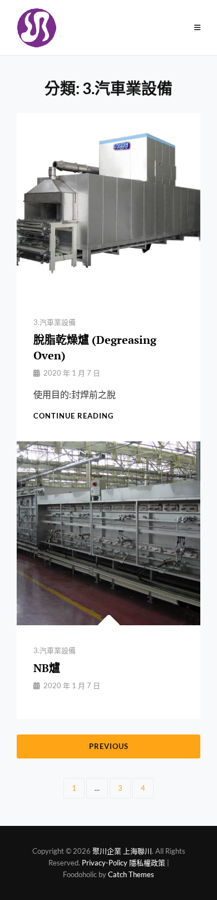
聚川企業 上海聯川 (122, 851)
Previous (109, 746)
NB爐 (46, 667)
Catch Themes (131, 874)
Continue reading (73, 415)
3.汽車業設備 (54, 322)
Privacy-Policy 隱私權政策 (123, 862)
